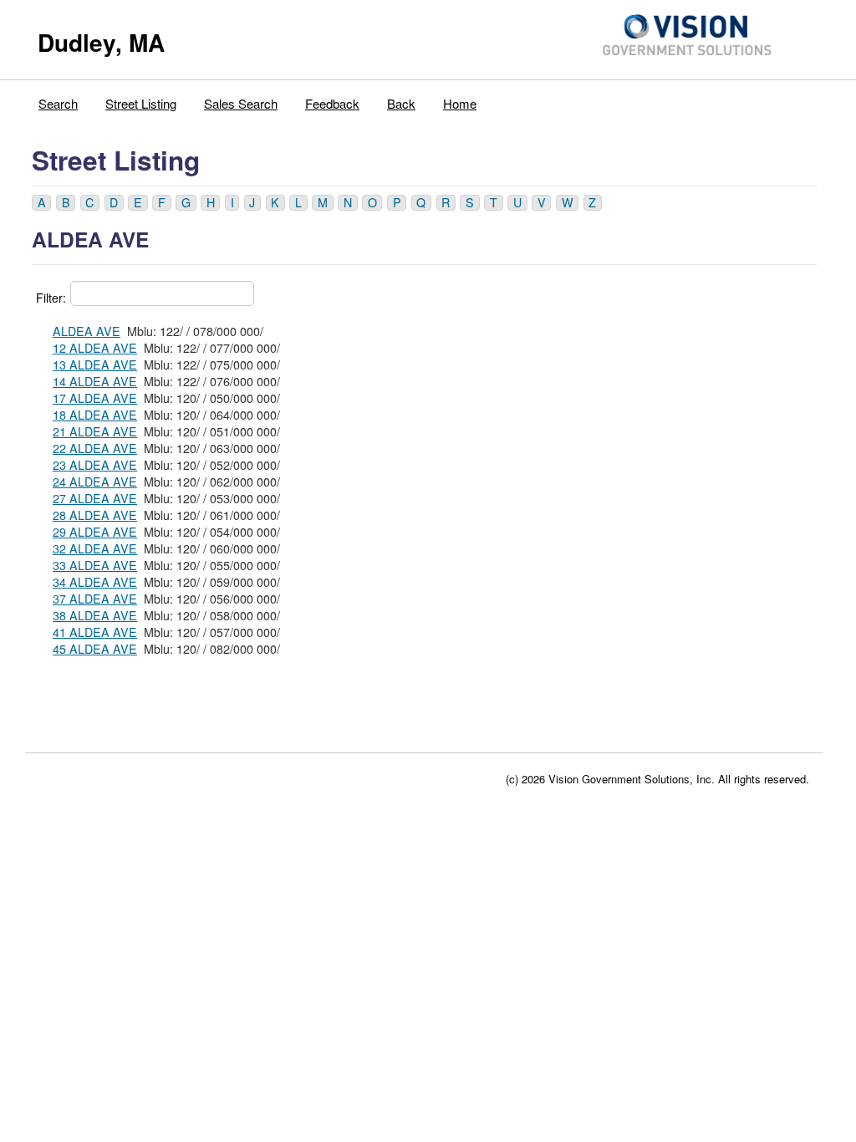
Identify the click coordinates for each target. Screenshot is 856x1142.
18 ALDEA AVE (95, 414)
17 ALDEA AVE (95, 398)
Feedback (332, 103)
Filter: (51, 297)
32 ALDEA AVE (95, 548)
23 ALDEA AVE (95, 464)
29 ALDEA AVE (95, 531)
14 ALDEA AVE (95, 381)
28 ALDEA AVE (95, 515)
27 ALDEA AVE (95, 498)
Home (459, 103)
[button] (41, 203)
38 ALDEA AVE (95, 615)
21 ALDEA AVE (95, 431)
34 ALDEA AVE (95, 582)
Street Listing (140, 103)
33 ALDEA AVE (95, 565)
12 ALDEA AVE (95, 347)
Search (58, 103)
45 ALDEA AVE (95, 648)
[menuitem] (58, 99)
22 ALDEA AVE (95, 448)
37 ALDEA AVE (95, 598)
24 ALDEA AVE (95, 481)
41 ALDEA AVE (95, 632)
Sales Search (241, 103)
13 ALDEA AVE (95, 364)
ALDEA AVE (86, 331)
